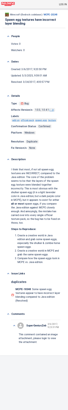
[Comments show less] (8, 314)
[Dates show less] (8, 62)
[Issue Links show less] (8, 273)
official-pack (27, 120)
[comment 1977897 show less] (14, 325)
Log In (63, 4)
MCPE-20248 (50, 14)
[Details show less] (8, 96)
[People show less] (8, 36)
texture (52, 120)
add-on (16, 120)
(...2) (51, 110)
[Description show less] (8, 159)
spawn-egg (41, 120)
